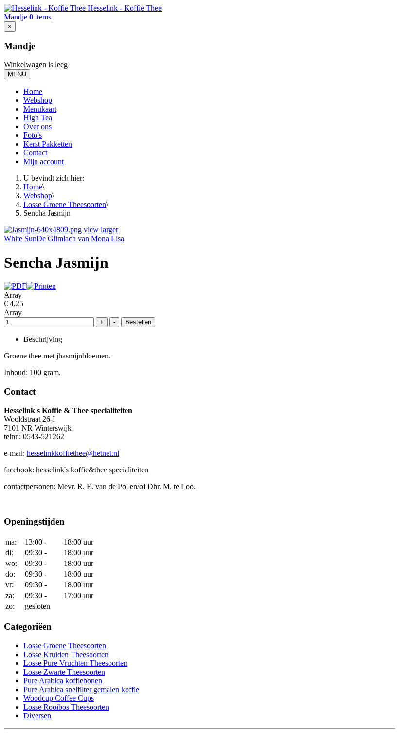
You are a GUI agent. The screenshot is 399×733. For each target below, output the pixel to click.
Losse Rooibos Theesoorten (66, 707)
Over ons (37, 126)
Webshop (37, 100)
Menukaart (39, 109)
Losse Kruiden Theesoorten (66, 654)
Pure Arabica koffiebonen (62, 681)
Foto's (32, 135)
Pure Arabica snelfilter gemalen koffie (81, 689)
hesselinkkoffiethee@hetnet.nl (73, 453)
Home (32, 91)
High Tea (37, 117)
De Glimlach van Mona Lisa (80, 238)
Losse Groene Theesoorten (64, 204)
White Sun (20, 238)
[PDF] (15, 286)
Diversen (37, 716)
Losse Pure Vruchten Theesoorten (75, 663)
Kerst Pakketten (47, 144)
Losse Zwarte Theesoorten (64, 672)
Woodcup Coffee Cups (58, 698)
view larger (101, 230)
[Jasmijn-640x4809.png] (44, 230)
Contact (35, 153)
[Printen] (41, 286)
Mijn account (43, 161)
